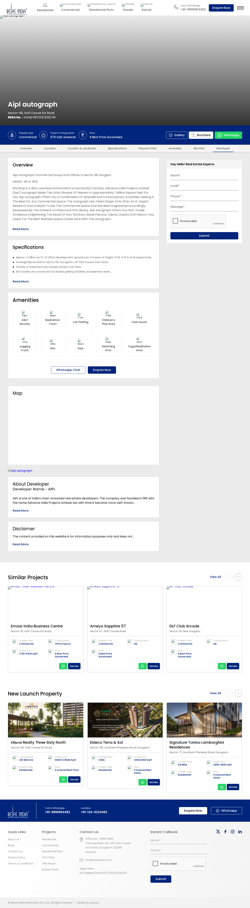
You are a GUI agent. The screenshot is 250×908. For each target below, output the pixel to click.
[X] (218, 832)
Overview (26, 148)
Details (74, 666)
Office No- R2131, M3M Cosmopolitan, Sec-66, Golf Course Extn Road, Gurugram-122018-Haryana (108, 845)
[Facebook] (225, 831)
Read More (21, 229)
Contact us (15, 851)
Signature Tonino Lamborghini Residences (196, 745)
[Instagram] (232, 831)
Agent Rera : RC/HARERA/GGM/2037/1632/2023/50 (103, 871)
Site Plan (199, 148)
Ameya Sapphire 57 (108, 626)
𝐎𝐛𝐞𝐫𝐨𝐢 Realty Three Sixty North (38, 742)
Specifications (117, 148)
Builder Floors (50, 869)
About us (13, 839)
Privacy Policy (16, 857)
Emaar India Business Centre (37, 626)
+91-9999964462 (57, 812)
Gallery (179, 135)
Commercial (50, 845)
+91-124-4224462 (94, 812)
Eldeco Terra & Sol (106, 742)
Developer (223, 148)
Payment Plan (148, 148)
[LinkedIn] (240, 831)
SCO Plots (48, 857)
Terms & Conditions (20, 863)
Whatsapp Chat (68, 370)
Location (50, 148)
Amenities (175, 148)
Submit (204, 236)
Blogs (11, 845)
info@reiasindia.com (98, 860)
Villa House (49, 863)
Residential (49, 839)
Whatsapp (231, 135)
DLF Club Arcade (184, 626)
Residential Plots (52, 851)
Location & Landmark (82, 148)
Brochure (203, 135)
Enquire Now (221, 8)
